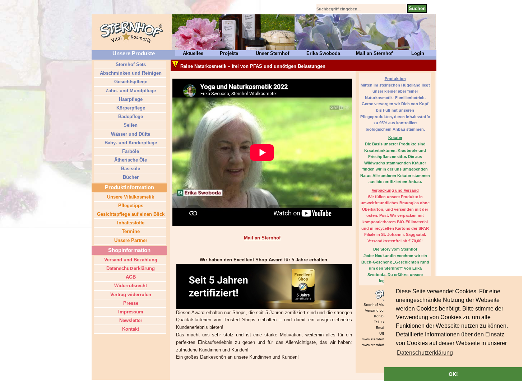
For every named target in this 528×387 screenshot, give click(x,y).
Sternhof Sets (130, 64)
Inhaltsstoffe (130, 222)
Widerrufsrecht (130, 285)
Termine (130, 231)
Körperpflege (130, 108)
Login (417, 53)
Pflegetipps (130, 205)
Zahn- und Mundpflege (130, 90)
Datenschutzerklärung (130, 268)
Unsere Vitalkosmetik (130, 197)
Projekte (229, 53)
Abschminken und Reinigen (130, 73)
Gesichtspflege (130, 81)
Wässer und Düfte (130, 134)
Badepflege (130, 116)
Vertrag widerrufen (130, 294)
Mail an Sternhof (374, 53)
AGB (130, 277)
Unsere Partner (130, 240)
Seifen (130, 125)
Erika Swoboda (323, 53)
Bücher (130, 177)
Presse (130, 303)
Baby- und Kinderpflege (130, 142)
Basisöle (130, 168)
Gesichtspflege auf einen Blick (130, 214)
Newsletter (130, 320)
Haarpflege (130, 99)
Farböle (130, 151)
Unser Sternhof (272, 53)
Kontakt (130, 329)
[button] (425, 353)
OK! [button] (453, 374)
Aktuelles (193, 53)
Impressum (130, 311)
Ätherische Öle (130, 160)
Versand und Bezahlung (130, 259)
